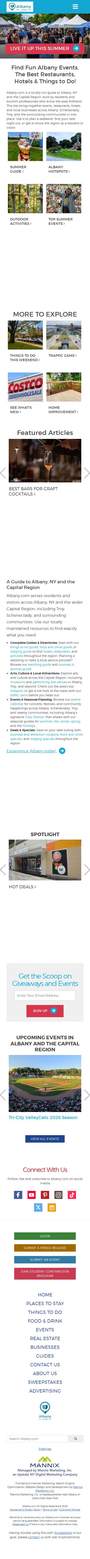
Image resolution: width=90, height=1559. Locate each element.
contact (34, 1537)
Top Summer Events (60, 221)
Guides (45, 1356)
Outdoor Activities (19, 221)
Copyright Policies (69, 1509)
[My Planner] (52, 1207)
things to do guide (24, 647)
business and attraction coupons (34, 734)
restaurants (62, 651)
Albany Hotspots (58, 169)
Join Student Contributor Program (45, 1274)
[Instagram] (58, 1195)
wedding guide (39, 664)
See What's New (21, 409)
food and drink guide (56, 647)
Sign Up (40, 1011)
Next (87, 473)
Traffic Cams (61, 355)
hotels (47, 651)
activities (16, 656)
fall (56, 721)
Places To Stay (45, 1303)
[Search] (75, 1438)
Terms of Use (50, 1509)
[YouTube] (32, 1195)
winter (64, 721)
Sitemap (45, 1449)
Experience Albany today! (32, 751)
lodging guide (21, 651)
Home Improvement (62, 409)
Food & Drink (45, 1321)
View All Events (45, 1139)
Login (45, 1236)
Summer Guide (18, 169)
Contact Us (45, 1364)
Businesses (45, 1347)
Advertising (45, 1391)
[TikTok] (72, 1195)
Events (45, 1329)
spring (75, 721)
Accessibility (63, 1533)
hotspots (16, 691)
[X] (38, 1207)
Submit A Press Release (45, 1248)
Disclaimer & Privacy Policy (25, 1509)
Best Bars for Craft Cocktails (33, 491)
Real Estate (45, 1338)
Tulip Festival (34, 717)
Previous (3, 473)
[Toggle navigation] (75, 6)
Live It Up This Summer (40, 48)
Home (45, 1294)
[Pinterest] (45, 1195)
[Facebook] (18, 1195)
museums (17, 682)
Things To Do (45, 1312)
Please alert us (20, 1524)
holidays (29, 726)
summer (46, 721)
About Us (45, 1373)
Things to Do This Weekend (24, 357)
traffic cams (19, 695)
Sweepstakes (45, 1382)
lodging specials (42, 739)
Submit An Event (45, 1259)
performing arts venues (50, 682)
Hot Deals (21, 886)
